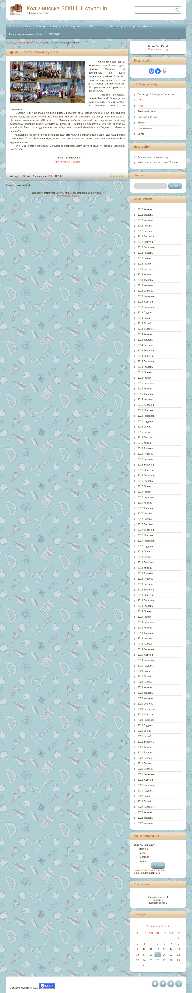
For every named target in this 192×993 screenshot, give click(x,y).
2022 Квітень (145, 812)
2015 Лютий (144, 377)
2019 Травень (145, 633)
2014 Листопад (146, 361)
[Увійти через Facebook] (158, 71)
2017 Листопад (146, 540)
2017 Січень (144, 486)
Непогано (144, 857)
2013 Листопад (146, 307)
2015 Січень (144, 372)
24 (144, 960)
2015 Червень (145, 399)
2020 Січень (144, 671)
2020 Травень (145, 692)
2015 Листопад (146, 415)
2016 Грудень (145, 481)
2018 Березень (146, 562)
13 (164, 949)
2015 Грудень (145, 421)
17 (144, 954)
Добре (142, 853)
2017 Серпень (145, 524)
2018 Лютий (144, 557)
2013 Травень (145, 280)
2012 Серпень (145, 231)
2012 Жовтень (146, 242)
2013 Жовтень (146, 301)
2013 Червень (145, 285)
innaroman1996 (43, 176)
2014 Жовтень (146, 356)
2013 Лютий (144, 263)
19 (39, 42)
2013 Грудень (145, 312)
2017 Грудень (145, 546)
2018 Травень (145, 573)
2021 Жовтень (146, 779)
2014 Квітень (145, 334)
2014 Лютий (144, 323)
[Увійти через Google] (164, 71)
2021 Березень (146, 741)
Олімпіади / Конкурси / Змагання (156, 94)
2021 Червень (145, 758)
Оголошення (145, 128)
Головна (10, 42)
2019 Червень (145, 638)
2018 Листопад (146, 600)
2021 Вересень (146, 774)
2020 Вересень (146, 709)
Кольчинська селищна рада (153, 157)
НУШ (140, 100)
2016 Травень (145, 448)
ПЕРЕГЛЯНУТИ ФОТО (67, 162)
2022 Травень (145, 817)
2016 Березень (146, 437)
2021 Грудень (145, 790)
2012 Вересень (146, 236)
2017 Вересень (146, 529)
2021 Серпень (145, 768)
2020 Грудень (145, 725)
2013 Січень (144, 258)
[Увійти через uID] (151, 71)
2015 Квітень (145, 388)
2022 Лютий (144, 801)
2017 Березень (146, 497)
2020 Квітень (145, 687)
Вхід (74, 195)
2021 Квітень (145, 747)
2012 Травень (145, 214)
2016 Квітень (145, 443)
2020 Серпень (145, 703)
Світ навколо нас (147, 117)
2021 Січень (144, 730)
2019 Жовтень (146, 654)
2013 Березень (146, 269)
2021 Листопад (146, 785)
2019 (20, 42)
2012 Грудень (145, 252)
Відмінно (143, 848)
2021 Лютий (144, 736)
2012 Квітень (145, 209)
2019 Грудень (145, 665)
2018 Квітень (145, 567)
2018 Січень (144, 551)
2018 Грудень (145, 605)
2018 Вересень (146, 589)
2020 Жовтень (146, 714)
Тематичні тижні (147, 111)
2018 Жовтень (146, 595)
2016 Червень (145, 453)
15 (178, 949)
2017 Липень (145, 519)
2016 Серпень (145, 459)
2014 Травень (145, 339)
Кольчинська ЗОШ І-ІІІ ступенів (67, 8)
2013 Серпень (145, 290)
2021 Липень (145, 763)
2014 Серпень (145, 345)
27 (164, 960)
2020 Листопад (146, 720)
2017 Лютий (144, 491)
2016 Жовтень (146, 470)
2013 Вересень (146, 296)
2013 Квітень (145, 274)
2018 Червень (145, 578)
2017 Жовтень (146, 535)
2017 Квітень (145, 502)
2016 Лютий (144, 432)
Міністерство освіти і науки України (158, 162)
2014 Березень (146, 328)
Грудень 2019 (158, 926)
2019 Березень (146, 622)
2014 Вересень (146, 350)
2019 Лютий (144, 616)
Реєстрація (63, 195)
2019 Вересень (146, 649)
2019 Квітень (145, 627)
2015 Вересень (146, 404)
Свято (141, 133)
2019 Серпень (145, 644)
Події (16, 176)
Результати (140, 870)
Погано (142, 861)
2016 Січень (144, 426)
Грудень (30, 42)
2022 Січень (144, 796)
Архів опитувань (158, 870)
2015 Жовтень (146, 410)
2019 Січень (144, 611)
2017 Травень (145, 508)
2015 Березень (146, 383)
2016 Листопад (146, 475)
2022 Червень (145, 823)
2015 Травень (145, 394)
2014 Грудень (145, 366)
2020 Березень (146, 682)
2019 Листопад (146, 660)
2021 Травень (145, 752)
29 (178, 960)
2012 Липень (145, 225)
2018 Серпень (145, 584)
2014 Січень (144, 318)
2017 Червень (145, 513)
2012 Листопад (146, 247)
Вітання (142, 122)
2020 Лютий (144, 676)
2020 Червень (145, 698)
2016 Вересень (146, 464)
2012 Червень (145, 220)
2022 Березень (146, 806)
